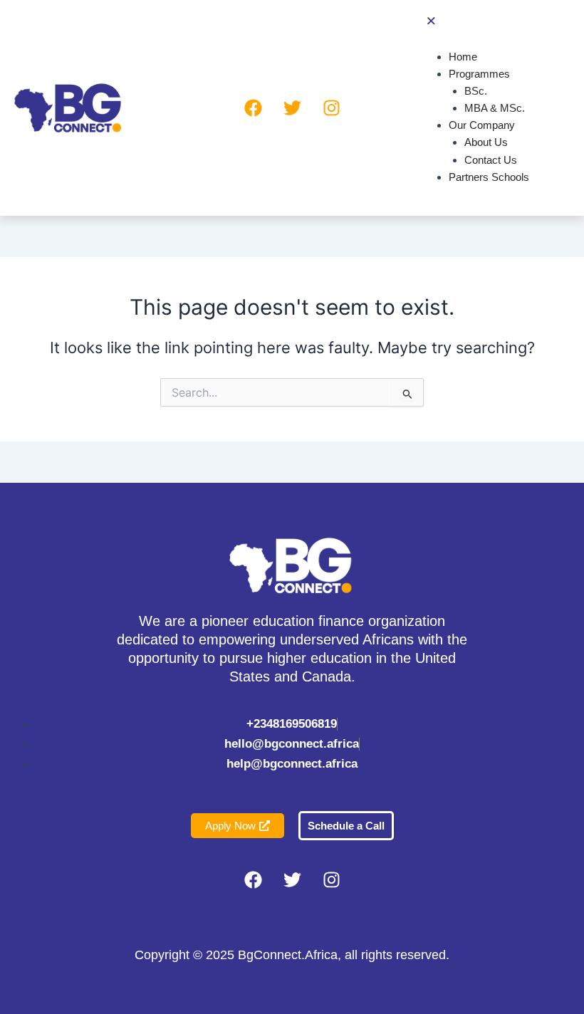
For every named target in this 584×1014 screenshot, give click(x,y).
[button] (486, 22)
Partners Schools (489, 177)
